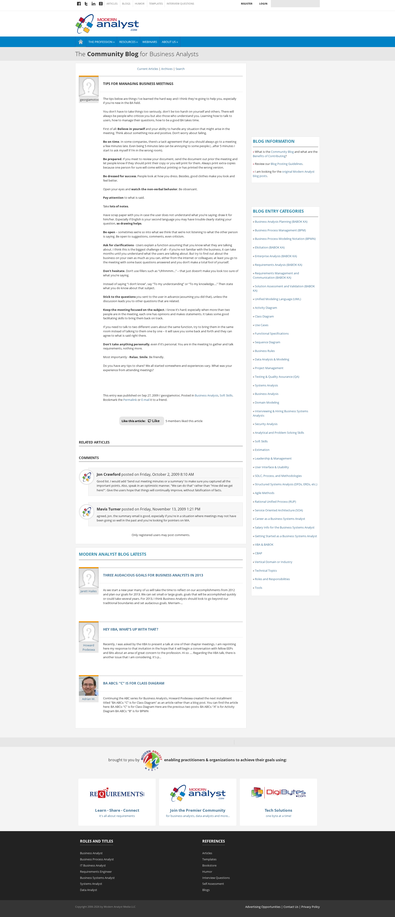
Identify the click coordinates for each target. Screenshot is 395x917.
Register (246, 3)
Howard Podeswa (89, 647)
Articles (112, 3)
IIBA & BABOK (264, 544)
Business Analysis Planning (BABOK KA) (281, 221)
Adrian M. (88, 699)
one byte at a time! (278, 816)
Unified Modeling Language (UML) (278, 299)
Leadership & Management (273, 458)
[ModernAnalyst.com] (197, 793)
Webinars (149, 42)
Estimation (262, 450)
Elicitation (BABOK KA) (270, 247)
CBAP (258, 553)
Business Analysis (206, 395)
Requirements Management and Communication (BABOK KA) (276, 275)
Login (263, 3)
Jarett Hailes (88, 591)
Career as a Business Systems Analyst (280, 519)
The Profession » (101, 42)
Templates (156, 3)
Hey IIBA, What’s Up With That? (130, 629)
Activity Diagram (266, 308)
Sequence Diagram (267, 342)
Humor (139, 3)
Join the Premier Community (197, 810)
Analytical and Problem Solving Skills (279, 433)
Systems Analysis (266, 385)
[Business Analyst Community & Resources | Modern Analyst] (107, 23)
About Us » (170, 42)
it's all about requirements (117, 816)
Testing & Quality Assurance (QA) (277, 377)
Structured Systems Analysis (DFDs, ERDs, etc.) (286, 484)
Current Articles (147, 69)
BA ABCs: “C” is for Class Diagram (133, 683)
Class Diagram (264, 316)
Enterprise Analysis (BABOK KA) (276, 256)
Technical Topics (266, 570)
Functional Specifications (272, 333)
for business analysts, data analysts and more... (198, 816)
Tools (258, 588)
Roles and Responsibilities (272, 579)
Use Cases (261, 325)
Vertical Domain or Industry (273, 562)
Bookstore (209, 865)
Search (180, 69)
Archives (167, 69)
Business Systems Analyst (97, 878)
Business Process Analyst (97, 859)
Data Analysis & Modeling (272, 359)
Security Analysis (266, 424)
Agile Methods (264, 493)
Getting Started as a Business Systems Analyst (286, 536)
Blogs (126, 3)
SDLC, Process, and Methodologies (278, 476)
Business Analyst (91, 853)
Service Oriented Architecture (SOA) (279, 510)
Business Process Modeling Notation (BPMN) (285, 239)
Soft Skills (226, 395)
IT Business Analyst (93, 865)
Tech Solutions (278, 810)
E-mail (145, 400)
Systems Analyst (91, 884)
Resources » (128, 42)
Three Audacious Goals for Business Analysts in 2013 (153, 575)
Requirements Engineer (96, 871)
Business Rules (265, 351)
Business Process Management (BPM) (280, 230)
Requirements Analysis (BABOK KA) (278, 265)
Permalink (130, 400)
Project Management (269, 368)
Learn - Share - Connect (117, 810)
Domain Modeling (267, 402)
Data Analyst (88, 890)
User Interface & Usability (272, 467)
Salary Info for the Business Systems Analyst (285, 527)
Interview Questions (180, 3)
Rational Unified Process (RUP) (275, 501)
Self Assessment (213, 884)
